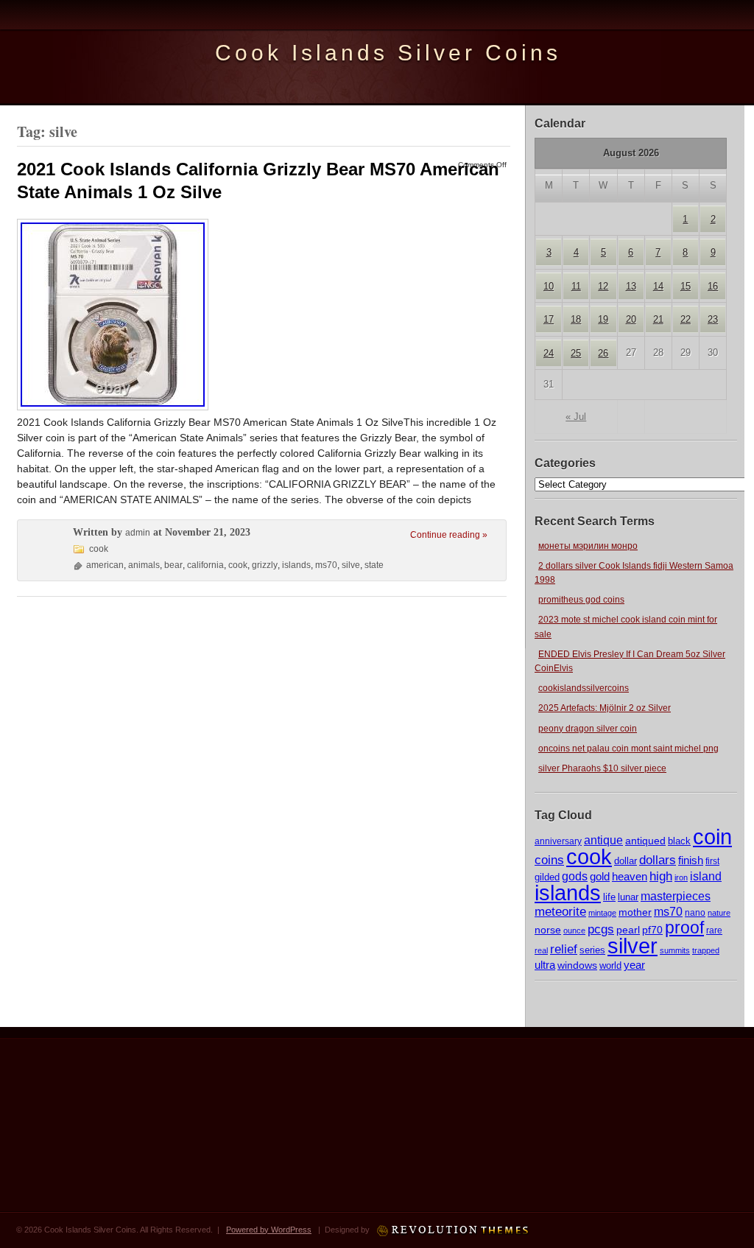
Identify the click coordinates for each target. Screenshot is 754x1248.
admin (137, 532)
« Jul (576, 416)
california (205, 565)
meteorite (560, 912)
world (610, 965)
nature (719, 912)
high (660, 876)
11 (576, 286)
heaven (629, 876)
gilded (547, 877)
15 (685, 286)
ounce (574, 930)
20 (631, 319)
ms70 (668, 911)
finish (690, 860)
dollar (625, 860)
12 (603, 286)
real (541, 950)
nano (695, 912)
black (679, 840)
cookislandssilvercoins (583, 688)
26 (603, 353)
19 (603, 319)
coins (549, 860)
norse (548, 930)
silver (632, 945)
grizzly (265, 565)
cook (589, 856)
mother (635, 912)
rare (714, 930)
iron (681, 877)
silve (351, 565)
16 (713, 286)
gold (600, 877)
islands (568, 893)
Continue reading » (448, 535)
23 (713, 319)
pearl (628, 930)
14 (658, 286)
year (634, 964)
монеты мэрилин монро (588, 546)
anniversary (558, 841)
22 (685, 319)
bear (173, 565)
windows (577, 965)
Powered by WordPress (268, 1229)
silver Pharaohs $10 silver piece (602, 768)
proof (684, 927)
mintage (602, 912)
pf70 (652, 930)
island (706, 876)
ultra (545, 965)
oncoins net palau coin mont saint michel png (628, 748)
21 (658, 319)
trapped (705, 950)
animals (144, 565)
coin (712, 837)
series (592, 950)
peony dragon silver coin (587, 728)
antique (603, 840)
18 (576, 319)
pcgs (601, 929)
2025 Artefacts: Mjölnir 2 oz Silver (604, 708)
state (374, 565)
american (105, 565)
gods (575, 876)
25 (576, 353)
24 (548, 353)
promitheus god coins (581, 600)
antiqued (645, 840)
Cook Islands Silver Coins (388, 53)
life (609, 896)
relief (563, 949)
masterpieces (676, 896)
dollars (657, 859)
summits (675, 950)
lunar (628, 896)
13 (631, 286)
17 (548, 319)
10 (548, 286)
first (712, 861)
